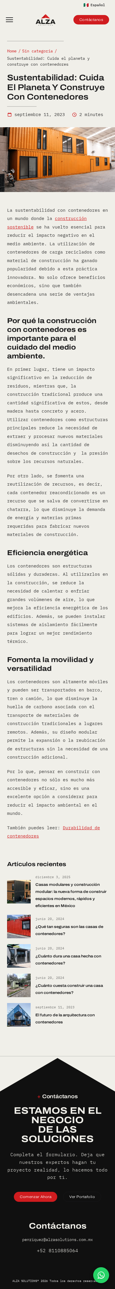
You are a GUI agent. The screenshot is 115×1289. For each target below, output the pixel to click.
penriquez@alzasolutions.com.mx (57, 1239)
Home (12, 51)
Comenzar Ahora (35, 1197)
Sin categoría (37, 51)
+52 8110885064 (57, 1250)
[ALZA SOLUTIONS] (45, 20)
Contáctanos (91, 20)
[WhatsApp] (101, 1275)
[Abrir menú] (12, 20)
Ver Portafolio (82, 1197)
